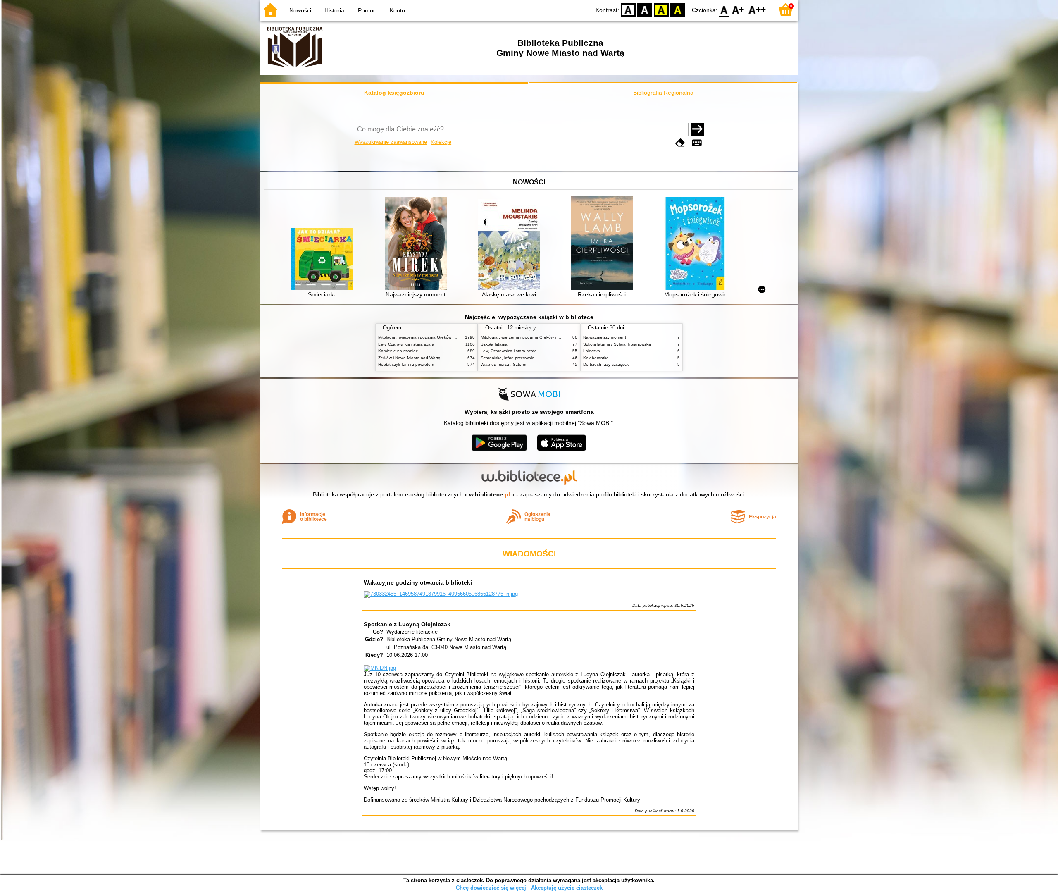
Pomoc (367, 10)
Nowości (300, 10)
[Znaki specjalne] (696, 143)
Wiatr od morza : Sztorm (503, 364)
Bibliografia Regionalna (663, 92)
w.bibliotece (489, 494)
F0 (724, 9)
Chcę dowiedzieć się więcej (491, 888)
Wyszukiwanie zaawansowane (391, 142)
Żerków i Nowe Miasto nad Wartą (409, 358)
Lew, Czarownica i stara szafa (406, 344)
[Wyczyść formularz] (680, 143)
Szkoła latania (494, 344)
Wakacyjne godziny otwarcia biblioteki (418, 582)
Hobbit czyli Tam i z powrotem (406, 364)
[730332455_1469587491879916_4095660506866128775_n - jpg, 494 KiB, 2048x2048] (441, 594)
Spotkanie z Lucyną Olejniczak (407, 624)
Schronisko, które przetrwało (507, 358)
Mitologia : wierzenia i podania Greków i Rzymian (424, 337)
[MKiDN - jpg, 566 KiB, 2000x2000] (380, 668)
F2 (757, 9)
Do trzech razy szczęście (606, 364)
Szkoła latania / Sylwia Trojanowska (617, 344)
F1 (738, 9)
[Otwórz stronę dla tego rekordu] (324, 259)
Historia (334, 10)
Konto (397, 10)
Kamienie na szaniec (398, 350)
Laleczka (591, 350)
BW (644, 9)
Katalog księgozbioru (394, 92)
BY (677, 9)
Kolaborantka (596, 358)
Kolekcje (441, 142)
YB (661, 9)
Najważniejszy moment (604, 337)
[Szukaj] (697, 129)
